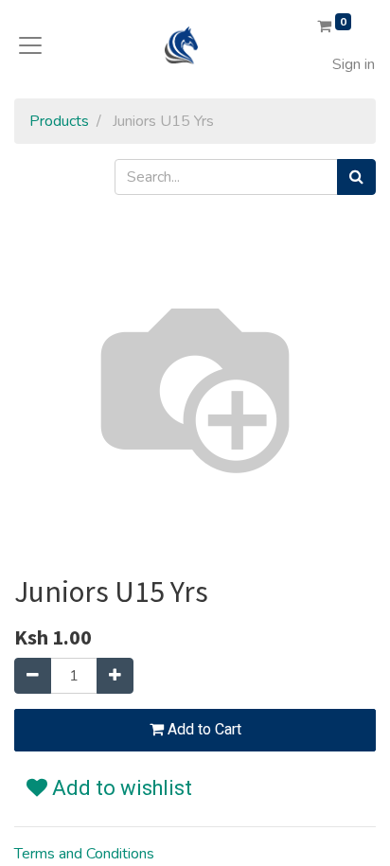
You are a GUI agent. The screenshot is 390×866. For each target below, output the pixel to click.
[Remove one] (32, 676)
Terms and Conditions (84, 853)
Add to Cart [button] (202, 729)
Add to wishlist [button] (119, 788)
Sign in (353, 64)
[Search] (356, 177)
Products (59, 121)
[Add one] (115, 676)
